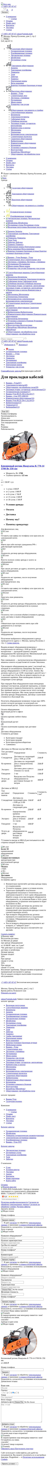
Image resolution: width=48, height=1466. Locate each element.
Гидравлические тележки (21, 51)
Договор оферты (23, 1207)
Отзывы (9, 21)
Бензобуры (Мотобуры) (20, 152)
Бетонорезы (16, 145)
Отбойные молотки (19, 121)
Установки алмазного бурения (23, 147)
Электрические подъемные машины (21, 1138)
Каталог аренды (7, 1127)
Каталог (5, 12)
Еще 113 (5, 411)
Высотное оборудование (21, 91)
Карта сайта (11, 1181)
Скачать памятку (8, 934)
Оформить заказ (8, 1449)
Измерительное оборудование (23, 143)
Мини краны (16, 102)
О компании (11, 16)
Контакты (10, 25)
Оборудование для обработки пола (25, 154)
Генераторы (16, 132)
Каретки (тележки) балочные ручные (26, 85)
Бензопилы (15, 115)
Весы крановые (17, 83)
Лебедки (14, 77)
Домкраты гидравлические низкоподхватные (25, 1135)
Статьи (14, 19)
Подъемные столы (18, 60)
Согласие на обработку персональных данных (20, 1203)
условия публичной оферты (30, 1225)
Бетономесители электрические (24, 134)
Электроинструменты (20, 117)
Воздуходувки (17, 150)
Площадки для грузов (20, 104)
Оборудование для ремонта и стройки (27, 110)
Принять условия (8, 1464)
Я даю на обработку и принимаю (21, 1224)
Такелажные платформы (21, 70)
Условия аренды (12, 1170)
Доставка (10, 27)
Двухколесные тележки (20, 55)
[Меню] (2, 2)
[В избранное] (2, 480)
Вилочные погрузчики (15, 1005)
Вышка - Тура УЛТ (14, 1142)
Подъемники (16, 100)
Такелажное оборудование (22, 66)
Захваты (14, 68)
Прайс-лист (11, 23)
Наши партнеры (12, 1178)
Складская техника (14, 1101)
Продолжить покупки (24, 1449)
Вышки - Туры (17, 93)
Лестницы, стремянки (20, 98)
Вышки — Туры (13, 354)
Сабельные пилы (18, 119)
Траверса (14, 79)
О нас (8, 1167)
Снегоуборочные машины (22, 112)
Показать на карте (8, 993)
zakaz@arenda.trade (25, 34)
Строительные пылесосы (21, 136)
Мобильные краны (14, 1045)
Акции (11, 349)
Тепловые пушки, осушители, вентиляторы (24, 1062)
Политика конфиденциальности (14, 1202)
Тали (13, 74)
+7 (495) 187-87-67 (8, 6)
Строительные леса (19, 96)
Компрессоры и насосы (20, 128)
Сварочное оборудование (21, 139)
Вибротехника (17, 141)
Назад (5, 39)
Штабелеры (16, 58)
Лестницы (10, 356)
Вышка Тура (11, 1099)
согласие (13, 1223)
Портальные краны (19, 81)
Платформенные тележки (21, 53)
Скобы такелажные (14, 1036)
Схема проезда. (13, 643)
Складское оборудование (21, 49)
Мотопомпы (16, 130)
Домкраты (15, 72)
